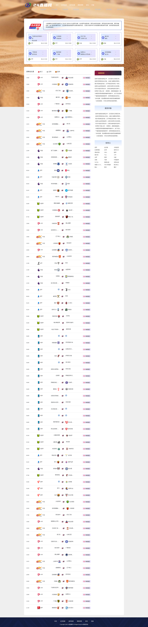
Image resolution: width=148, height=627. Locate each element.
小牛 (115, 154)
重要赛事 (80, 5)
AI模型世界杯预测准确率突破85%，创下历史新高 (108, 93)
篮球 (115, 152)
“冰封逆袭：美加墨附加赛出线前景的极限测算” (107, 98)
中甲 (32, 43)
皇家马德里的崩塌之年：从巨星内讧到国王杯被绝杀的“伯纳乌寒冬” (113, 78)
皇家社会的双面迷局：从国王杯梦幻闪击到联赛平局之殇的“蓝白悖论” (114, 86)
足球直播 (64, 5)
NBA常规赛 (107, 164)
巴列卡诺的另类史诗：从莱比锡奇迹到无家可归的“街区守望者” (112, 88)
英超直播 (43, 9)
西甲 (41, 481)
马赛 (115, 157)
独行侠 (96, 154)
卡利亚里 (116, 147)
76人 (105, 154)
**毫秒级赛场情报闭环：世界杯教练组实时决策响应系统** (111, 96)
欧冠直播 (76, 9)
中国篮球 (116, 159)
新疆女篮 (106, 162)
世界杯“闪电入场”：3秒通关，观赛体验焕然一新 (108, 91)
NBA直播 (54, 9)
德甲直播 (87, 9)
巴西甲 (42, 203)
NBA (105, 152)
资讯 (87, 5)
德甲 (41, 607)
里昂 (105, 157)
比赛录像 (97, 150)
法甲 (41, 263)
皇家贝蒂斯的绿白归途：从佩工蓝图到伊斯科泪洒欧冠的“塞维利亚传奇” (114, 81)
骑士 (96, 167)
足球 (105, 150)
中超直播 (65, 9)
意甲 (41, 170)
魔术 (115, 167)
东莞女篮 (116, 162)
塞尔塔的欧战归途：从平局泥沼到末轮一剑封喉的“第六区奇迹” (112, 83)
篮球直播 (72, 5)
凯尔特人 (116, 164)
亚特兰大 (116, 150)
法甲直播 (109, 9)
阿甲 (41, 336)
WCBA (96, 162)
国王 (105, 167)
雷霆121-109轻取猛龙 (100, 164)
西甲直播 (98, 9)
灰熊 (96, 159)
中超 (80, 43)
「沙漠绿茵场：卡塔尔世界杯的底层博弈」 (106, 101)
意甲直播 (120, 9)
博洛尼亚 (97, 152)
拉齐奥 (106, 147)
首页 (57, 5)
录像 (92, 5)
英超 (105, 43)
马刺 (105, 159)
